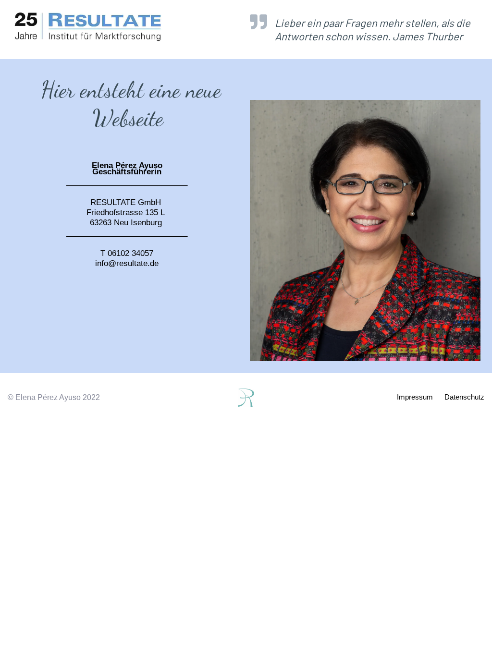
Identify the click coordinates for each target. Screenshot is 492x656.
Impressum (415, 397)
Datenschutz (464, 397)
